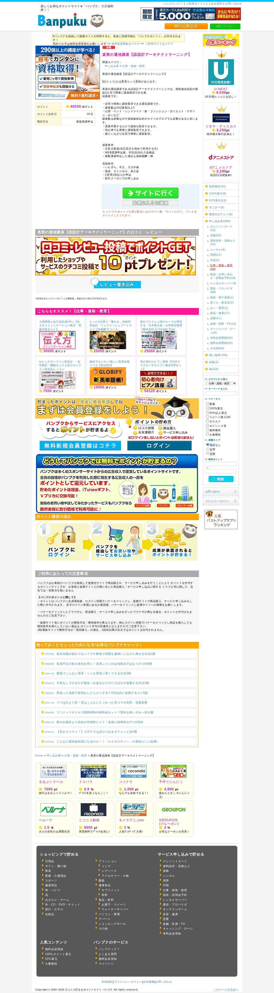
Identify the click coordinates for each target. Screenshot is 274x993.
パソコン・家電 (109, 914)
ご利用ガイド (194, 3)
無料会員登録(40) (221, 342)
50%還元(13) (217, 200)
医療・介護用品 (55, 875)
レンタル (169, 875)
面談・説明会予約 (175, 894)
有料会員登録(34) (221, 337)
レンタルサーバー (175, 899)
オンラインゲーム (175, 909)
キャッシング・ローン (178, 928)
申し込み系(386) (220, 221)
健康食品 (105, 885)
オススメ (215, 421)
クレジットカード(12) (221, 228)
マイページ (106, 963)
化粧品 (49, 914)
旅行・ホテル (54, 909)
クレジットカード (175, 861)
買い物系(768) (218, 355)
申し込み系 (112, 66)
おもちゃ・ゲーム (57, 899)
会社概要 (148, 981)
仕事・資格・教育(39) (221, 267)
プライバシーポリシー (217, 501)
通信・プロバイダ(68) (221, 290)
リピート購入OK (220, 417)
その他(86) (217, 348)
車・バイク (52, 890)
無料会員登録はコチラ (126, 43)
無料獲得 (215, 430)
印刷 (166, 885)
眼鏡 (102, 880)
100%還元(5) (217, 193)
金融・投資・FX (174, 923)
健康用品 (51, 885)
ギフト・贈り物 (55, 866)
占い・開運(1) (219, 307)
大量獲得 (215, 434)
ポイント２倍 (218, 425)
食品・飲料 (106, 899)
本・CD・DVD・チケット (62, 904)
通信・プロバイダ (175, 904)
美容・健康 (170, 914)
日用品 (49, 861)
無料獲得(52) (217, 186)
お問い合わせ (233, 3)
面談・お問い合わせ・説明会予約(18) (223, 276)
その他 (103, 928)
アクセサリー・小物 (115, 875)
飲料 (105, 894)
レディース (109, 870)
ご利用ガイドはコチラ (159, 43)
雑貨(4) (214, 362)
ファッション (108, 861)
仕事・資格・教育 (133, 66)
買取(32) (216, 235)
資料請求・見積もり (176, 866)
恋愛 (166, 919)
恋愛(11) (216, 318)
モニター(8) (216, 207)
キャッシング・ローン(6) (222, 330)
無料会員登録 (54, 949)
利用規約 (107, 981)
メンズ (106, 866)
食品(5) (214, 369)
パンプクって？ (173, 3)
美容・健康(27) (220, 313)
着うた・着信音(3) (222, 302)
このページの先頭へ (226, 989)
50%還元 (51, 958)
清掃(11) (216, 254)
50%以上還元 (218, 412)
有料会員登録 (172, 933)
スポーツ (51, 880)
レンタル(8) (217, 249)
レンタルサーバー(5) (223, 283)
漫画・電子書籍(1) (222, 297)
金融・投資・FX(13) (223, 323)
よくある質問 (214, 3)
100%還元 (216, 408)
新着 (212, 404)
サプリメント (111, 890)
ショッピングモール (112, 923)
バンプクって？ (109, 949)
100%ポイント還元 (58, 954)
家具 (48, 870)
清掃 (166, 880)
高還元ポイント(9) (221, 214)
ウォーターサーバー (115, 909)
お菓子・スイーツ (114, 904)
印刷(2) (215, 260)
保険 (166, 870)
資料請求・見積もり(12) (222, 242)
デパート (105, 919)
